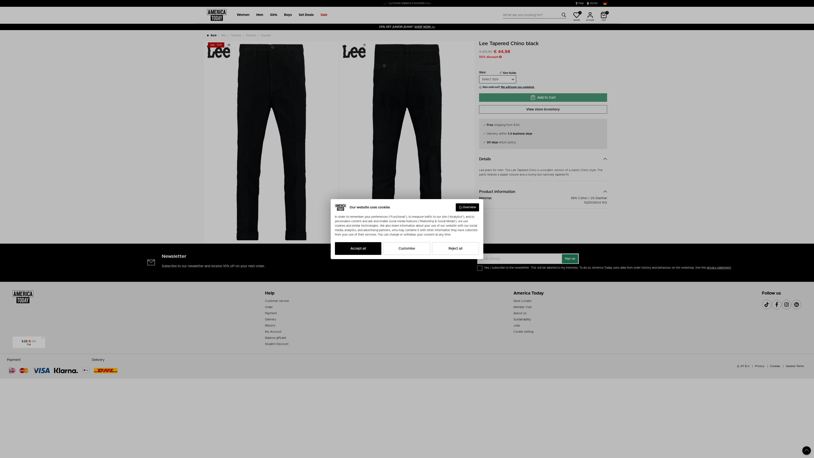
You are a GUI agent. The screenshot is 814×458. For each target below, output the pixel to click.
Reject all (456, 248)
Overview (469, 207)
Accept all (358, 248)
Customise (407, 248)
